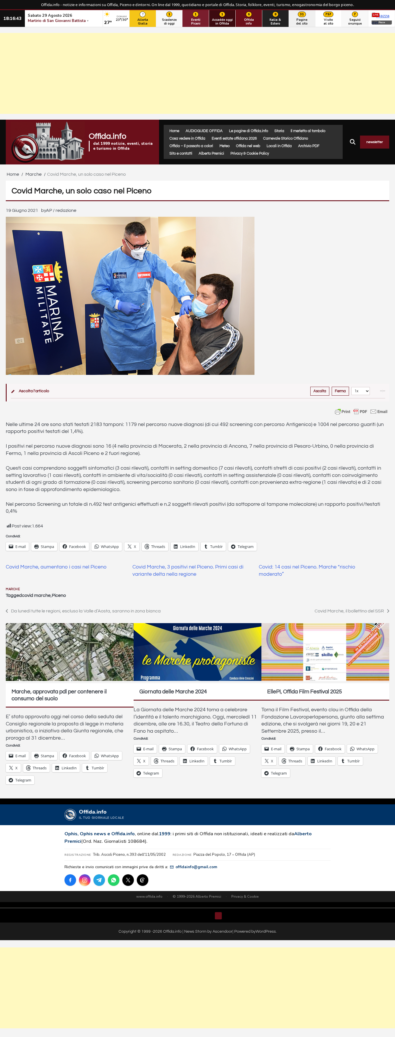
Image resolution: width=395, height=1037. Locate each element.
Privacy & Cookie (245, 896)
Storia (279, 131)
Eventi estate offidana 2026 (234, 138)
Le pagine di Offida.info (248, 131)
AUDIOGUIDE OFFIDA (204, 131)
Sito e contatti (180, 153)
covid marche (36, 595)
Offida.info (107, 136)
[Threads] (142, 880)
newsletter (374, 142)
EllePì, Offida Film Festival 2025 (304, 692)
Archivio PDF (309, 146)
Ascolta (319, 391)
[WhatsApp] (113, 880)
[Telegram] (99, 880)
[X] (128, 880)
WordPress (266, 931)
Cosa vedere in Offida (187, 138)
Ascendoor (222, 931)
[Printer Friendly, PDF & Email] (361, 411)
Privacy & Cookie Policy (249, 153)
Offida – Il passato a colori (191, 146)
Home (174, 131)
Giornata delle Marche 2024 (173, 692)
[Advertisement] (197, 73)
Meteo (224, 146)
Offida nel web (248, 146)
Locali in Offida (279, 146)
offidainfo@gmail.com (196, 867)
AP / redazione (61, 210)
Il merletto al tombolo (308, 131)
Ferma (340, 391)
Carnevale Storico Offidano (285, 138)
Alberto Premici (211, 153)
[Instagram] (85, 880)
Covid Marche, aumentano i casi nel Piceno (56, 567)
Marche (13, 589)
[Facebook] (70, 880)
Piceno (59, 595)
